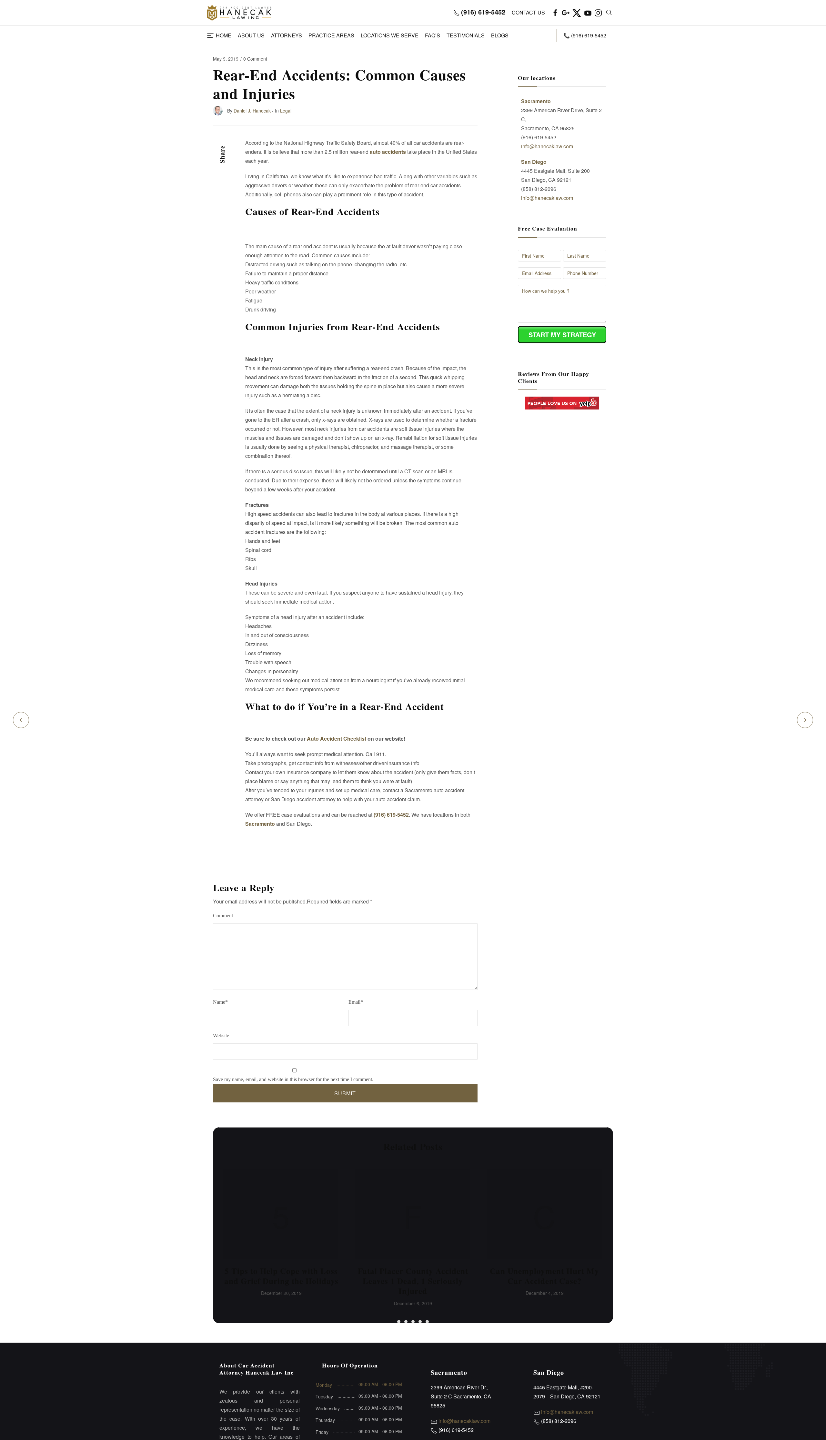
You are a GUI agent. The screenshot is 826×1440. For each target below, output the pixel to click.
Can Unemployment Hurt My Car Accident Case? (544, 1276)
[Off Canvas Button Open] (210, 36)
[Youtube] (588, 12)
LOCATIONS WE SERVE (389, 35)
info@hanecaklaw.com (547, 146)
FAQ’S (432, 35)
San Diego (534, 161)
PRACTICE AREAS (331, 35)
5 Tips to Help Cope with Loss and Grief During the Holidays (281, 1276)
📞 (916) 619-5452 (584, 35)
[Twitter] (576, 12)
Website (221, 1035)
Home (223, 35)
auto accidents (388, 151)
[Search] (609, 12)
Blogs (500, 35)
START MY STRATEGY (562, 334)
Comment (223, 915)
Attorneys (286, 35)
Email (355, 1002)
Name (220, 1002)
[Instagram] (598, 12)
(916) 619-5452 (391, 814)
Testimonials (466, 35)
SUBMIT (345, 1093)
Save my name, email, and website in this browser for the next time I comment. (293, 1079)
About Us (251, 35)
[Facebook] (555, 12)
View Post (281, 1215)
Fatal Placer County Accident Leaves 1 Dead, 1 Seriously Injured (413, 1281)
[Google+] (565, 12)
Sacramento (260, 823)
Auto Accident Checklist (336, 738)
